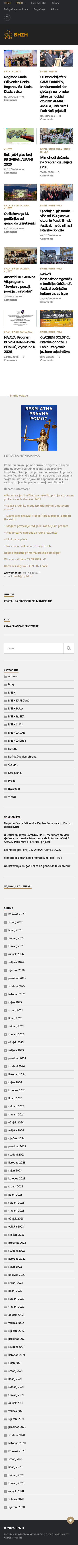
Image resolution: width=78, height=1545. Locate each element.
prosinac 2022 (17, 1242)
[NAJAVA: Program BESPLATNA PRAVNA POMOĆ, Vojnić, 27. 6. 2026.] (20, 318)
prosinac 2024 (17, 1058)
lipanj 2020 (15, 1467)
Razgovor (14, 788)
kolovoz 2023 (16, 1178)
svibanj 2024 (16, 1106)
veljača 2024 (16, 1130)
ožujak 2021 (15, 1403)
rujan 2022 (15, 1266)
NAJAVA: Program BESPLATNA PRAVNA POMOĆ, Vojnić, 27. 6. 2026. (20, 344)
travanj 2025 (16, 1034)
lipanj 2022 (15, 1290)
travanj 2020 (16, 1483)
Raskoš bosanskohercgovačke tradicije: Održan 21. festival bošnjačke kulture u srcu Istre (56, 284)
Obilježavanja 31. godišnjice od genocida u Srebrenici (20, 218)
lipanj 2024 (15, 1098)
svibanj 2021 (16, 1387)
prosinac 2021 (17, 1338)
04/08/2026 (47, 115)
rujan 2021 (14, 1363)
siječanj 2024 (16, 1138)
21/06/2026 (47, 356)
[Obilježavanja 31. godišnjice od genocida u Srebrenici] (20, 192)
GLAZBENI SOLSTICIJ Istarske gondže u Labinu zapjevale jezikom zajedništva (55, 344)
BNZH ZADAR (16, 732)
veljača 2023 (16, 1226)
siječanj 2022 (16, 1330)
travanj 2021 (16, 1395)
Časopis (13, 764)
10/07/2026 (11, 228)
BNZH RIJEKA (16, 716)
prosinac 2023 (17, 1146)
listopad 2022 (16, 1258)
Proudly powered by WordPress (23, 1534)
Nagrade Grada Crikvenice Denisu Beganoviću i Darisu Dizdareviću (18, 84)
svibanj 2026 (16, 938)
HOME (7, 3)
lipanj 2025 (15, 1018)
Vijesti (16, 71)
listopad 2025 (16, 994)
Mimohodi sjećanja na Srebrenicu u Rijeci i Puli (56, 162)
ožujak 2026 (16, 954)
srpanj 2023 (15, 1186)
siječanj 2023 (16, 1234)
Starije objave (19, 395)
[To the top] (70, 1520)
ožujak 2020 (16, 1491)
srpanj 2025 (15, 1010)
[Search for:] (39, 648)
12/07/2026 (11, 169)
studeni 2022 (16, 1250)
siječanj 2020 (16, 1507)
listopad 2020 (17, 1443)
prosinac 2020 (17, 1427)
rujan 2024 (15, 1082)
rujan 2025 (15, 1002)
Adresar (55, 9)
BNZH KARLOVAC (22, 331)
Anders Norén (13, 1537)
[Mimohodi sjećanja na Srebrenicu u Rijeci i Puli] (56, 136)
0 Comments (14, 98)
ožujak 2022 (16, 1315)
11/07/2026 (47, 172)
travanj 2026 (16, 946)
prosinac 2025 (17, 978)
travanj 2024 (16, 1114)
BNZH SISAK (15, 724)
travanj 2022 (16, 1306)
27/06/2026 (11, 296)
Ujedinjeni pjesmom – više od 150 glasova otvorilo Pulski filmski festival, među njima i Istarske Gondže (56, 220)
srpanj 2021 (15, 1371)
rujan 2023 (15, 1170)
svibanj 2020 (16, 1475)
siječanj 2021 (16, 1419)
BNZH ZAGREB (20, 205)
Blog (11, 684)
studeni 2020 (16, 1435)
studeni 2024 (16, 1066)
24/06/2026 (11, 356)
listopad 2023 (16, 1162)
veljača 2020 (16, 1499)
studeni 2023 (16, 1154)
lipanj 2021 (15, 1379)
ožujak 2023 (16, 1218)
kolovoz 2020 (17, 1451)
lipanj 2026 (15, 930)
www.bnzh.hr (12, 572)
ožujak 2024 (16, 1122)
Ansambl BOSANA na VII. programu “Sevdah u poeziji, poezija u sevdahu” (19, 284)
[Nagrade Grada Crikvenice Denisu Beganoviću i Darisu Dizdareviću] (20, 58)
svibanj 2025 (16, 1026)
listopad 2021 (16, 1355)
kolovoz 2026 (16, 914)
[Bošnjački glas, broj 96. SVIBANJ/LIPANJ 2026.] (20, 136)
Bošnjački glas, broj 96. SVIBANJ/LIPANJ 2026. (18, 159)
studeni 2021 (16, 1346)
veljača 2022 (16, 1323)
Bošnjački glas (38, 3)
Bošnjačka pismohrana (16, 9)
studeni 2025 (16, 986)
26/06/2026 (47, 298)
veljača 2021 (15, 1411)
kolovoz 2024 (16, 1090)
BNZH (20, 3)
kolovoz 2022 (16, 1274)
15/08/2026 (11, 96)
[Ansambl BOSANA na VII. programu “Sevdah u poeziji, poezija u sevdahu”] (20, 255)
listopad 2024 (17, 1074)
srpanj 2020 (15, 1459)
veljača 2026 (16, 962)
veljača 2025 (16, 1050)
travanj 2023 (16, 1210)
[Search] (7, 17)
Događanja (40, 9)
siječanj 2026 (16, 970)
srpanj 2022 (15, 1282)
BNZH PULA (55, 149)
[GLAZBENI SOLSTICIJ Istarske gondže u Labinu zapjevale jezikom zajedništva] (56, 318)
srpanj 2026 (15, 922)
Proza (11, 780)
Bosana (55, 3)
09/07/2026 (47, 235)
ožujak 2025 (16, 1042)
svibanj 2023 (16, 1202)
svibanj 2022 (16, 1298)
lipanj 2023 (15, 1194)
